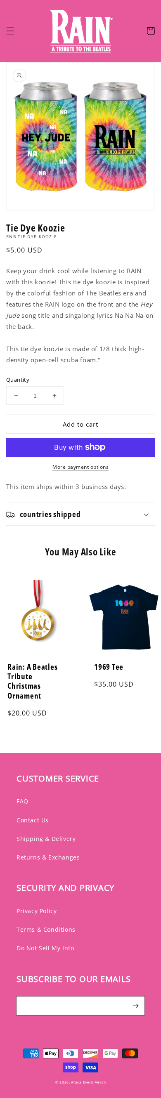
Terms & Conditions (46, 929)
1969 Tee (108, 666)
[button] (10, 31)
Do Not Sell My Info (45, 948)
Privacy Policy (37, 911)
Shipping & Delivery (46, 839)
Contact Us (33, 820)
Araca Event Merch (88, 1082)
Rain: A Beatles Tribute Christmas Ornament (32, 681)
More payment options (80, 466)
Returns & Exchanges (48, 857)
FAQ (22, 801)
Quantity (17, 379)
